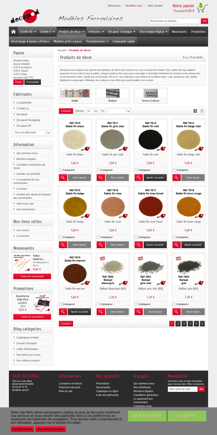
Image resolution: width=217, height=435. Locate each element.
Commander (32, 82)
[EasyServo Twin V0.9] (42, 303)
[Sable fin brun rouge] (188, 203)
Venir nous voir (25, 203)
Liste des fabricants (107, 395)
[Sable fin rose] (113, 203)
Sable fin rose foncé (151, 221)
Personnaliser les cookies (50, 429)
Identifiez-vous (134, 5)
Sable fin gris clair (113, 154)
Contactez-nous (143, 406)
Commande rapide (124, 41)
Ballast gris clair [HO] (150, 288)
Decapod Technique (120, 32)
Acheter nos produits (28, 173)
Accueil (62, 50)
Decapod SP (24, 125)
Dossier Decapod (27, 343)
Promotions (198, 32)
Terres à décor (150, 100)
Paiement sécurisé (69, 387)
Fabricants (22, 94)
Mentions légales (26, 159)
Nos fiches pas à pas (28, 354)
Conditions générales (146, 395)
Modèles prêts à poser (68, 41)
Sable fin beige (75, 221)
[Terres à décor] (151, 93)
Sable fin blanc (74, 154)
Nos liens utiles (27, 221)
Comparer (69, 170)
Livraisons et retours (70, 383)
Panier (19, 53)
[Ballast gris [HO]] (188, 270)
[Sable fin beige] (75, 203)
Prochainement (95, 41)
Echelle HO (26, 32)
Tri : (103, 110)
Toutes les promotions (32, 317)
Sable (74, 100)
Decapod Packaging (28, 120)
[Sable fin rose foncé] (151, 203)
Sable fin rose (112, 221)
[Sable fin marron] (75, 270)
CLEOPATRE (24, 102)
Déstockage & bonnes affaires (30, 41)
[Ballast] (113, 93)
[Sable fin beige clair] (188, 135)
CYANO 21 (23, 108)
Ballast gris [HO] (188, 288)
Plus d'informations (22, 429)
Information (23, 144)
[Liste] (202, 111)
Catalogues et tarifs (28, 337)
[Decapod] (66, 17)
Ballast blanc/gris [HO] (113, 288)
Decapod (22, 114)
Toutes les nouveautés (32, 276)
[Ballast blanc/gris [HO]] (113, 270)
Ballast (112, 100)
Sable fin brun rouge (188, 221)
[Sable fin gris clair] (113, 135)
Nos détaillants (142, 387)
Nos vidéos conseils (28, 360)
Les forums (23, 236)
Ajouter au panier (155, 177)
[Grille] (195, 111)
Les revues (23, 230)
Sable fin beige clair (188, 154)
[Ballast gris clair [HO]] (151, 270)
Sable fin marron (75, 288)
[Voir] (63, 177)
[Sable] (75, 93)
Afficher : (80, 110)
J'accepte (187, 416)
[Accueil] (13, 32)
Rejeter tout (147, 416)
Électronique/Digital (152, 32)
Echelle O (45, 32)
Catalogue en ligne (107, 391)
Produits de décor (70, 32)
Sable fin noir (151, 154)
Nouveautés (179, 32)
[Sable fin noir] (151, 135)
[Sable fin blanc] (75, 135)
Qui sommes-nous (27, 153)
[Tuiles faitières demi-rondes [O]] (22, 263)
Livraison (22, 188)
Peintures (95, 32)
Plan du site (65, 391)
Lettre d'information (28, 349)
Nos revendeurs (26, 209)
